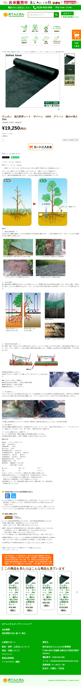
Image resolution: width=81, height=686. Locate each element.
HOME (4, 51)
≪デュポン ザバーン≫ (11, 550)
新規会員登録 (8, 658)
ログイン (67, 13)
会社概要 (6, 629)
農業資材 (13, 51)
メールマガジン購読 (11, 662)
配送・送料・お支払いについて (16, 647)
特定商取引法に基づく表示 (14, 633)
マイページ (7, 654)
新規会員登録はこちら (70, 17)
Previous (4, 593)
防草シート (20, 51)
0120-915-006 (44, 7)
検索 (56, 14)
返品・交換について (11, 650)
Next (77, 592)
